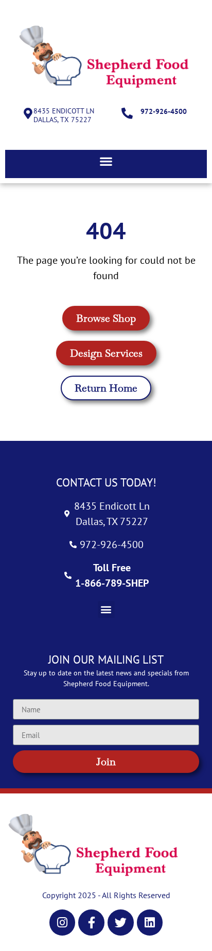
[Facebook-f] (91, 922)
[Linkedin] (150, 922)
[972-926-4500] (127, 113)
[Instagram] (62, 922)
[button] (106, 161)
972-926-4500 (163, 111)
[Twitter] (121, 922)
